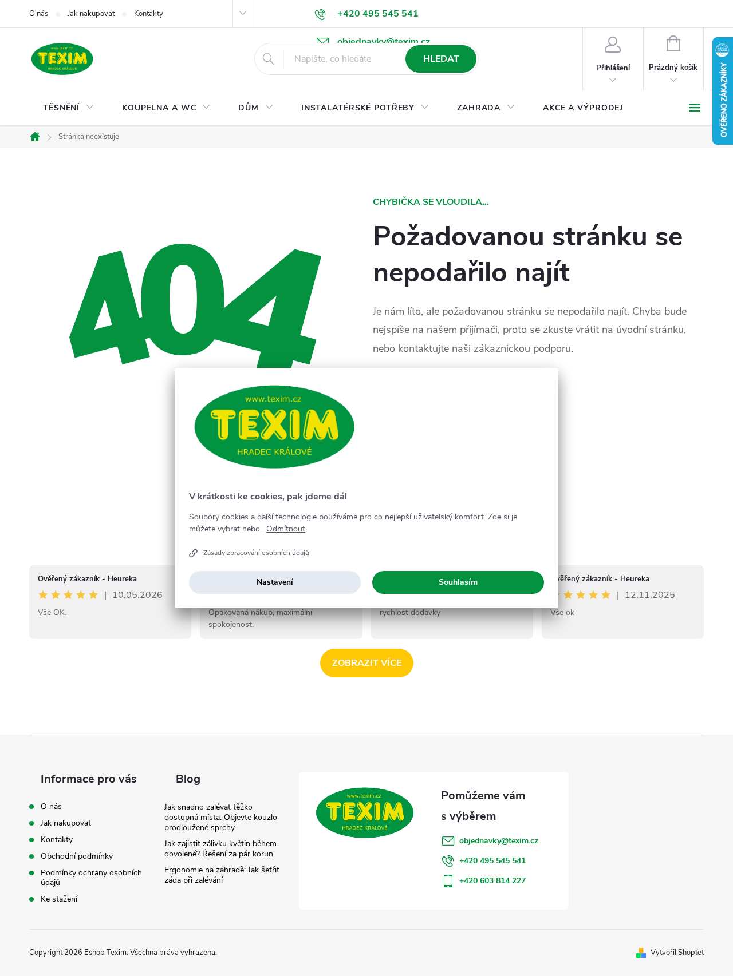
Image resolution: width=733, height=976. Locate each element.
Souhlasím (458, 582)
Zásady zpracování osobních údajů (256, 552)
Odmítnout (285, 529)
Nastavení (275, 582)
